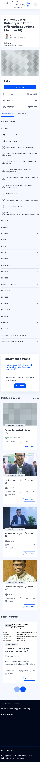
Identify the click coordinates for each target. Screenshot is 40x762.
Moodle (11, 714)
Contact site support (12, 704)
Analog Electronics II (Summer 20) (18, 431)
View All (36, 398)
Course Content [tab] (8, 114)
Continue (20, 386)
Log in (28, 4)
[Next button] (23, 689)
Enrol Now (20, 87)
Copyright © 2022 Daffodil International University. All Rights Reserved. (16, 757)
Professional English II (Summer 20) (19, 481)
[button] (6, 3)
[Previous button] (17, 689)
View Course (29, 447)
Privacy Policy (6, 750)
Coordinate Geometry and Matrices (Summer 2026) (17, 650)
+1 (26, 38)
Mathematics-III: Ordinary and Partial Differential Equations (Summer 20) (18, 367)
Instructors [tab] (22, 114)
